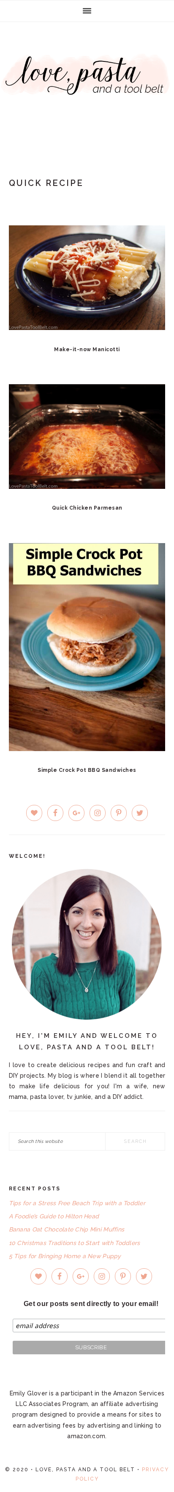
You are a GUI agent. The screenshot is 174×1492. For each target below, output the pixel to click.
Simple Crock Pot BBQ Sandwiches (87, 770)
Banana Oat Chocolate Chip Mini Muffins (67, 1229)
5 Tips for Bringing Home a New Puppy (65, 1256)
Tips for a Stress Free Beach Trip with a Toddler (77, 1203)
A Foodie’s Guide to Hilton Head (54, 1216)
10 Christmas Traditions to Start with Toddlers (74, 1243)
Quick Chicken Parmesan (87, 508)
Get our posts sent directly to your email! (91, 1303)
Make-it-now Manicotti (87, 349)
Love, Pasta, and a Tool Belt (87, 85)
